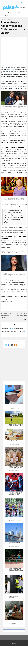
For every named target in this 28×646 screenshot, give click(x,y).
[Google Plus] (12, 345)
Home (2, 18)
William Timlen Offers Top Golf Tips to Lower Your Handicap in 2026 (16, 425)
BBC (7, 305)
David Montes (4, 35)
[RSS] (15, 345)
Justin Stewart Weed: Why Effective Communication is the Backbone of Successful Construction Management (16, 596)
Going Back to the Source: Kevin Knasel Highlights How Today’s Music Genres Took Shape (15, 493)
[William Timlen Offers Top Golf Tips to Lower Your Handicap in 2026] (13, 417)
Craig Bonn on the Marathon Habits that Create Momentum (16, 518)
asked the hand (10, 69)
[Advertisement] (14, 52)
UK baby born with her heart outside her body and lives (22, 315)
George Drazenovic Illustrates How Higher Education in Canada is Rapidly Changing (16, 622)
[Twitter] (6, 345)
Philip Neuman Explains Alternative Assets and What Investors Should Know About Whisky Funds (16, 467)
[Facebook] (9, 345)
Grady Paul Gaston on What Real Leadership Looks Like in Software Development (15, 406)
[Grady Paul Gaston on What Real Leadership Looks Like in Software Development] (13, 394)
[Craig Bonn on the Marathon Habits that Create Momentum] (13, 507)
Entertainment (11, 18)
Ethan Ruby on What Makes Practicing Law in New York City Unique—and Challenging (15, 543)
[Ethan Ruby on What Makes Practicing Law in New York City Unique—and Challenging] (13, 532)
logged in (11, 328)
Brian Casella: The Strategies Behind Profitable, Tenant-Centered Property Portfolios (16, 442)
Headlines (6, 18)
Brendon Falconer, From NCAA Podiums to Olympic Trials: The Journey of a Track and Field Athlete (16, 569)
